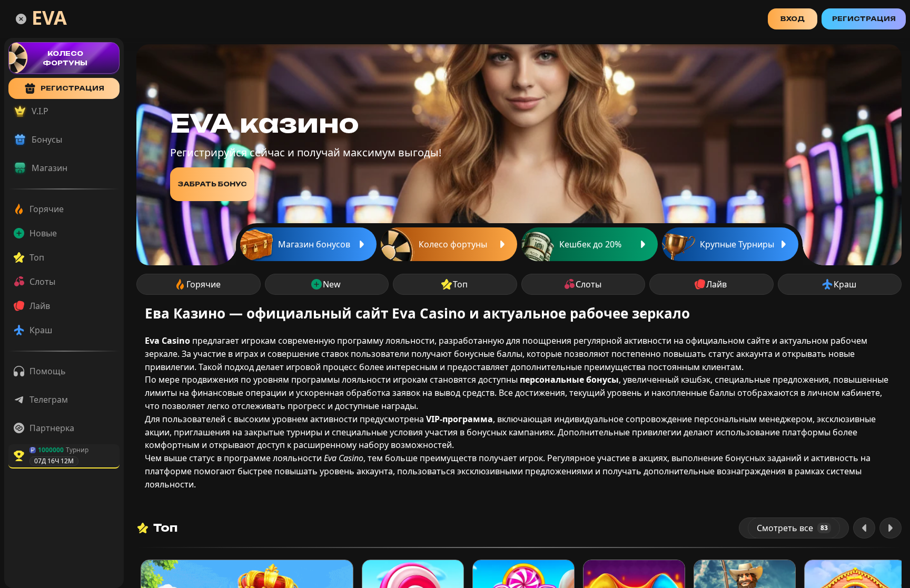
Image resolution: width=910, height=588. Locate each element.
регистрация (72, 88)
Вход (792, 19)
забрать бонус (212, 184)
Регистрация (864, 19)
